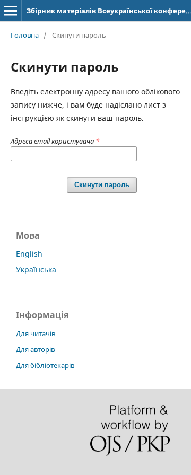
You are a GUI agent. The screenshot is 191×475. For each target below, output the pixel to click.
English (29, 254)
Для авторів (35, 349)
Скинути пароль (101, 185)
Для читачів (35, 333)
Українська (36, 270)
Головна (25, 35)
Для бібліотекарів (45, 365)
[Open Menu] (10, 10)
